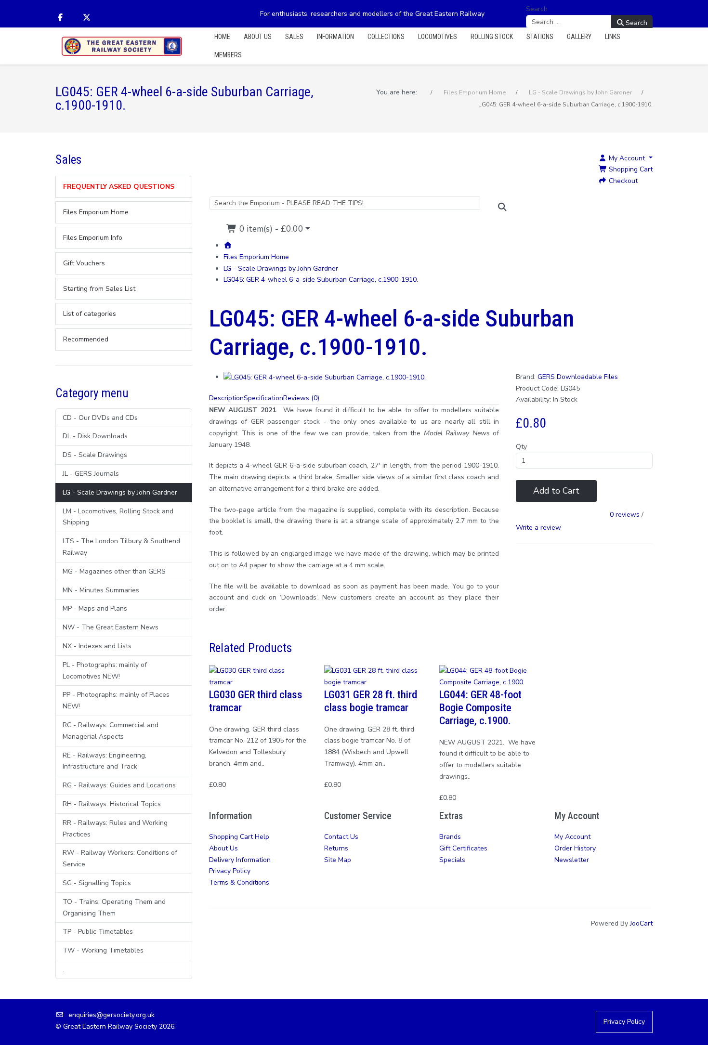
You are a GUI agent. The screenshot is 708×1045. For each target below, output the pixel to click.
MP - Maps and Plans (95, 608)
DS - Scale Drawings (95, 454)
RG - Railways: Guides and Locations (119, 785)
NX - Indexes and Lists (97, 646)
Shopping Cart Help (239, 836)
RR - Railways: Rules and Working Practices (115, 828)
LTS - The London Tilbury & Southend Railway (121, 546)
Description (226, 398)
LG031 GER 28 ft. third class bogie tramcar (370, 701)
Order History (575, 848)
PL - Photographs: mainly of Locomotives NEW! (105, 670)
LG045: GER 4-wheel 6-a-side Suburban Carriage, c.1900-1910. (320, 279)
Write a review (538, 527)
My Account (572, 836)
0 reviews (625, 514)
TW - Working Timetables (103, 950)
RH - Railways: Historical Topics (112, 804)
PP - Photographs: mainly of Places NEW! (116, 700)
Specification (263, 398)
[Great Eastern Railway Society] (122, 46)
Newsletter (571, 859)
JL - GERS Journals (91, 473)
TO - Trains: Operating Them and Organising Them (114, 907)
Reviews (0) (301, 398)
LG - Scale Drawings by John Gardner (120, 492)
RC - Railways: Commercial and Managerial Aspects (110, 730)
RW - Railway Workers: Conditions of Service (120, 858)
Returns (336, 848)
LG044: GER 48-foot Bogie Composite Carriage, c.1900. (480, 707)
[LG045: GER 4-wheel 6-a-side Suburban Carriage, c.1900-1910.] (324, 376)
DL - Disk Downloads (95, 436)
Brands (450, 836)
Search (537, 8)
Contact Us (341, 836)
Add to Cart (556, 490)
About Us (223, 848)
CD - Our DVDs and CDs (100, 417)
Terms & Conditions (239, 882)
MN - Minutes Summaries (101, 590)
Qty (521, 446)
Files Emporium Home (256, 256)
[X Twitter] (87, 18)
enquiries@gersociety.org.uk (111, 1014)
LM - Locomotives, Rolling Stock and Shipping (118, 517)
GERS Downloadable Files (578, 376)
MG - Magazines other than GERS (114, 571)
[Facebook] (60, 18)
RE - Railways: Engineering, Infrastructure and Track (104, 761)
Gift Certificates (463, 848)
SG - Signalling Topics (97, 883)
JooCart (641, 923)
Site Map (337, 859)
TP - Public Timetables (98, 931)
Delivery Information (240, 859)
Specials (452, 859)
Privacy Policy (229, 870)
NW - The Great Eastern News (110, 627)
